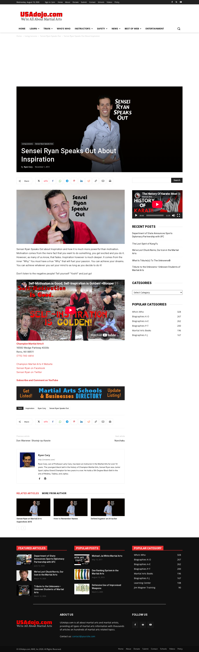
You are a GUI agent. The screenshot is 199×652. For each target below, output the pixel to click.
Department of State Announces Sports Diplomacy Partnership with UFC (152, 235)
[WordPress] (46, 479)
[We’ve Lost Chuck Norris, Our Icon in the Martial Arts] (24, 575)
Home (19, 36)
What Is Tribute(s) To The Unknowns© (151, 260)
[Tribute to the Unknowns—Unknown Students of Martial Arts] (24, 590)
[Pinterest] (74, 181)
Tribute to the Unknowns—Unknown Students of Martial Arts (156, 268)
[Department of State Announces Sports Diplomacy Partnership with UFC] (24, 559)
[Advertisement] (122, 16)
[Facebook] (172, 2)
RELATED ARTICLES (27, 493)
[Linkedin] (81, 181)
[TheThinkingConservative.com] (41, 16)
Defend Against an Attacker (104, 518)
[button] (179, 28)
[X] (176, 2)
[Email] (103, 181)
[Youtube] (181, 2)
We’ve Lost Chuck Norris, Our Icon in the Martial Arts (155, 252)
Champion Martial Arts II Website (34, 364)
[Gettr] (45, 181)
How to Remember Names (66, 518)
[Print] (110, 181)
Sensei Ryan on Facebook (30, 368)
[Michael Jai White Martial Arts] (81, 559)
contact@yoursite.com (83, 636)
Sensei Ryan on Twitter (29, 372)
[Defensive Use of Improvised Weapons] (81, 589)
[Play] (136, 215)
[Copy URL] (96, 181)
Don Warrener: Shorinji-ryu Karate (33, 440)
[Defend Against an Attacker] (108, 507)
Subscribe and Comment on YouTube (37, 380)
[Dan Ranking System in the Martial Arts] (81, 574)
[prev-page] (18, 528)
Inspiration (29, 408)
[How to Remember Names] (71, 507)
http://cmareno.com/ (46, 460)
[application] (157, 204)
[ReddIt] (88, 181)
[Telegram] (67, 181)
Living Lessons (31, 36)
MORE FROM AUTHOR (54, 493)
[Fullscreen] (178, 215)
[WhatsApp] (60, 181)
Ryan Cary (28, 167)
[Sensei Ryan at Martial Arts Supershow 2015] (33, 507)
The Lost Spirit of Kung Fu (145, 243)
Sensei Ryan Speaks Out (50, 36)
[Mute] (173, 215)
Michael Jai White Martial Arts (107, 556)
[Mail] (143, 625)
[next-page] (23, 528)
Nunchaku (120, 440)
